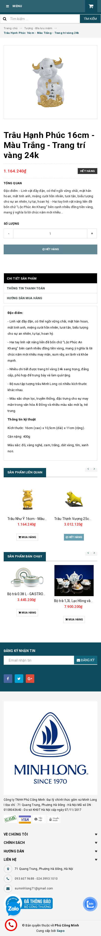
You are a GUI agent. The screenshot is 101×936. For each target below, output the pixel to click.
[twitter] (19, 678)
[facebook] (8, 678)
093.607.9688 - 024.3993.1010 (36, 878)
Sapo (61, 931)
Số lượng (11, 223)
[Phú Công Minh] (50, 748)
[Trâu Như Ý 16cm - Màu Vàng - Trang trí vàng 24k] (27, 499)
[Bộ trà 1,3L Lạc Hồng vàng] (74, 580)
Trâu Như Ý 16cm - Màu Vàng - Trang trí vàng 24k (46, 519)
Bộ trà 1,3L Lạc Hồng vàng (74, 601)
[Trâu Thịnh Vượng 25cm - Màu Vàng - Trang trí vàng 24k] (74, 499)
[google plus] (30, 678)
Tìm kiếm (90, 19)
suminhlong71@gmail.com (34, 888)
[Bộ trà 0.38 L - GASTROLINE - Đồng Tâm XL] (27, 577)
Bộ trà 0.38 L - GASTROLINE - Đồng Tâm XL (40, 594)
